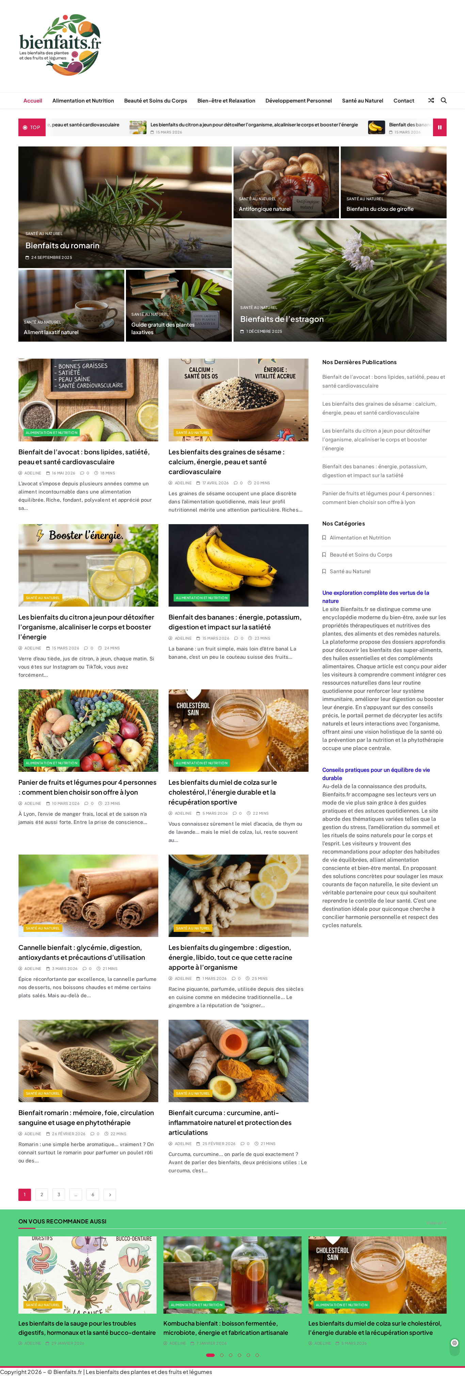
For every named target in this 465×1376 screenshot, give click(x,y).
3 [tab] (231, 1355)
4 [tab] (239, 1355)
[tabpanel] (87, 1291)
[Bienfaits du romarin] (125, 207)
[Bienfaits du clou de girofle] (394, 182)
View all (434, 1222)
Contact (404, 100)
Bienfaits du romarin (62, 245)
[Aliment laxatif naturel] (71, 306)
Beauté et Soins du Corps (155, 100)
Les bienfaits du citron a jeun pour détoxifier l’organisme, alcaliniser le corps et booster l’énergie (149, 124)
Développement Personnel (299, 100)
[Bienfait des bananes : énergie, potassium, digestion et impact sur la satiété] (271, 127)
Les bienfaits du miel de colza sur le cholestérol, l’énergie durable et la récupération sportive (223, 792)
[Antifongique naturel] (286, 182)
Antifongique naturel (265, 208)
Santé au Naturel (362, 100)
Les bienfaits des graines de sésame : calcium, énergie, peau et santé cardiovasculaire (227, 461)
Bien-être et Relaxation (226, 100)
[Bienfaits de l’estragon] (340, 281)
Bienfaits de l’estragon (282, 319)
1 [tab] (210, 1355)
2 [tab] (222, 1355)
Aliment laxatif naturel (51, 332)
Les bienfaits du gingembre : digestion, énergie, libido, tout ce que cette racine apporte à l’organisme (230, 957)
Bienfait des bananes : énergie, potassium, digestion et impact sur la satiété (366, 124)
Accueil (32, 100)
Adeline (33, 473)
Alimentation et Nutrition (83, 100)
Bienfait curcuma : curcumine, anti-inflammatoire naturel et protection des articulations (230, 1122)
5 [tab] (248, 1355)
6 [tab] (257, 1355)
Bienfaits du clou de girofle (380, 208)
